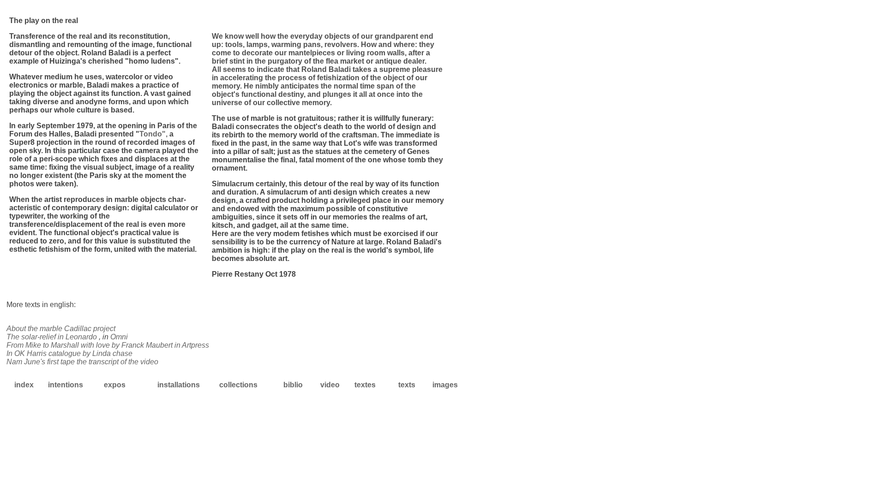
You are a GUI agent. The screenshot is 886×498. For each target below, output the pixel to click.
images (445, 385)
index (24, 385)
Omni (119, 337)
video (330, 385)
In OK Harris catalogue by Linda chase (69, 353)
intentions (65, 385)
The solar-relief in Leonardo (52, 337)
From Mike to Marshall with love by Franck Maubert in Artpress (107, 345)
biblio (293, 385)
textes (365, 385)
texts (406, 385)
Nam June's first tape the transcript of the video (82, 362)
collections (238, 385)
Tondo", (154, 134)
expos (115, 385)
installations (178, 385)
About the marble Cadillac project (60, 328)
